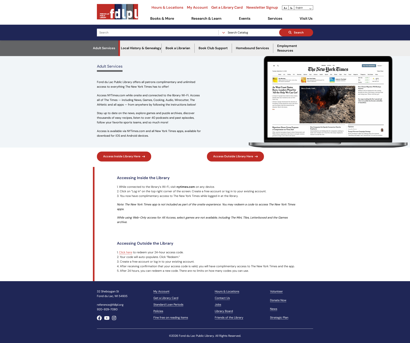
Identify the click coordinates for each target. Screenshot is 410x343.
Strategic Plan (279, 317)
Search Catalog (238, 32)
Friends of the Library (229, 317)
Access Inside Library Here (121, 156)
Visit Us (306, 18)
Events (244, 18)
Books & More (162, 18)
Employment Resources (287, 48)
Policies (158, 311)
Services (275, 18)
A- (291, 8)
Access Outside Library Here (233, 156)
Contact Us (222, 298)
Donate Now (278, 300)
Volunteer (276, 291)
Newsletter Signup (262, 7)
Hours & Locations (167, 7)
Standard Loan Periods (168, 304)
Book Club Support (213, 48)
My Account (197, 7)
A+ (285, 8)
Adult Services (110, 66)
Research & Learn (206, 18)
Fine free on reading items (170, 317)
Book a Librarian (178, 48)
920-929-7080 (107, 309)
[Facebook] (99, 318)
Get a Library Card (227, 7)
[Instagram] (114, 318)
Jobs (218, 304)
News (273, 309)
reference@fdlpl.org (110, 305)
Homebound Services (252, 48)
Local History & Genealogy (141, 48)
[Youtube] (107, 318)
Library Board (224, 311)
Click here (125, 252)
